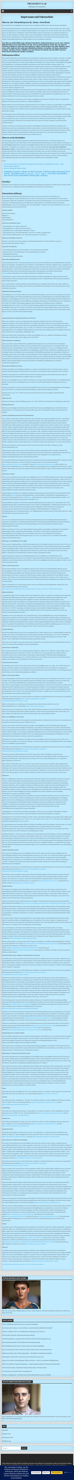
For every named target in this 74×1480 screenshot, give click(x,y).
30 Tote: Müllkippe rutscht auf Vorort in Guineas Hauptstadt (20, 1324)
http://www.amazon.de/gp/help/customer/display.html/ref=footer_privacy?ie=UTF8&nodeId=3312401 (32, 589)
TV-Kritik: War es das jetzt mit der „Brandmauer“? (17, 1371)
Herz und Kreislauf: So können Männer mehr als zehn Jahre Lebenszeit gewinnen (27, 1349)
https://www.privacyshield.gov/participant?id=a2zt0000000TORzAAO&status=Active (28, 1242)
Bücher (29, 497)
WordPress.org (6, 1441)
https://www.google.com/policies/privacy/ (44, 1102)
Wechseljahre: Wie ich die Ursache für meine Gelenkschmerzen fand (23, 1357)
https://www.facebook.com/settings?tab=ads (38, 1018)
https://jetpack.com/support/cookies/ (24, 883)
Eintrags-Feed (6, 1434)
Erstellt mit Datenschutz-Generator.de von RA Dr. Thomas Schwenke (23, 1264)
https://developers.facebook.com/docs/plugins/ (28, 1158)
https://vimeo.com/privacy (50, 1093)
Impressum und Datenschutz (37, 16)
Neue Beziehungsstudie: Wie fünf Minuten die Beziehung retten (21, 1342)
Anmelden (5, 1430)
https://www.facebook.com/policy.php (19, 1004)
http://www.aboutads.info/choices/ (12, 464)
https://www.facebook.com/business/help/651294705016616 (20, 1008)
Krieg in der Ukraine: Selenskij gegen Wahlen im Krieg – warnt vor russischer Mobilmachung (30, 1360)
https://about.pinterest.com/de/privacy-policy (44, 1261)
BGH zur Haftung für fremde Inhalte (15, 168)
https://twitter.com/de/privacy (33, 1237)
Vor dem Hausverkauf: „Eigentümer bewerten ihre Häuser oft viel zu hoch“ (24, 1367)
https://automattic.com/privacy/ (35, 706)
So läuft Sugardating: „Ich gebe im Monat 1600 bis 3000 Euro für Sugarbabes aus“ (26, 1339)
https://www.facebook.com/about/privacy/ (47, 1202)
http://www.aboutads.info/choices (27, 1027)
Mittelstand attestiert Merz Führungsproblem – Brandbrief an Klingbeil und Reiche (27, 1353)
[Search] (71, 11)
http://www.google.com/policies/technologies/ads (22, 948)
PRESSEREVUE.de (37, 3)
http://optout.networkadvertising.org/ (43, 1025)
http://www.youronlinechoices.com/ (44, 464)
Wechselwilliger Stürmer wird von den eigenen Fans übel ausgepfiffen (23, 1346)
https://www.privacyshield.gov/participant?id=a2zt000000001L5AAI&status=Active (46, 903)
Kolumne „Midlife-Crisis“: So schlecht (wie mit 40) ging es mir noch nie (23, 1331)
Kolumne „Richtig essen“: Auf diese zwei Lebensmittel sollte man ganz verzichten (26, 1375)
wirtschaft (5, 273)
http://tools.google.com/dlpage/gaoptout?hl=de (23, 938)
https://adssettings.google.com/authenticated (15, 1104)
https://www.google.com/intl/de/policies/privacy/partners (40, 943)
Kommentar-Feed (7, 1437)
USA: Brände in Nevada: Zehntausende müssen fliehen (18, 1335)
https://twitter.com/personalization (35, 1244)
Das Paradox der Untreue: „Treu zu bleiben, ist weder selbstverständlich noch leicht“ (27, 1328)
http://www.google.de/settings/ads (23, 950)
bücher (13, 495)
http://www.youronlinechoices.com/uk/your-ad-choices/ (25, 1029)
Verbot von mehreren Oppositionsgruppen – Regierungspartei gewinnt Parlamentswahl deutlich (31, 1364)
